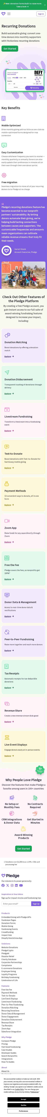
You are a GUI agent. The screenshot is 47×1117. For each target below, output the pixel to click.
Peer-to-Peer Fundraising (12, 1004)
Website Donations (10, 947)
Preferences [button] (34, 1092)
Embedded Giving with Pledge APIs (16, 917)
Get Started (10, 48)
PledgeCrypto (7, 950)
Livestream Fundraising (12, 1001)
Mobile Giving (7, 926)
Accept (23, 1099)
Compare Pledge (9, 1041)
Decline (23, 1105)
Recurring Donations (10, 1010)
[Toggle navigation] (9, 13)
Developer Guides (9, 1053)
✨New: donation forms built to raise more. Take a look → (22, 5)
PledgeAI (5, 953)
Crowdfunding (8, 932)
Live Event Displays (10, 998)
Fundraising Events (10, 929)
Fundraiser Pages (9, 920)
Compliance (7, 965)
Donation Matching (10, 1007)
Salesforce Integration (11, 1031)
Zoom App (6, 1028)
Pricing (5, 1044)
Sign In (41, 14)
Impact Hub (7, 935)
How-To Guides (8, 1062)
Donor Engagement (10, 1016)
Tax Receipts (7, 1025)
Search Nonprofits (9, 1056)
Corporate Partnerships (12, 962)
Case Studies (7, 1050)
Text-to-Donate (8, 995)
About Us (5, 1071)
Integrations (7, 1059)
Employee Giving (9, 971)
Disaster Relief (8, 956)
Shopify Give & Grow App (12, 938)
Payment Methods (9, 992)
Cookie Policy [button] (19, 1089)
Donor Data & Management (13, 1013)
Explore (8, 356)
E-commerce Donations (12, 968)
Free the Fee (7, 989)
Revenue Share (8, 1022)
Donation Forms (9, 923)
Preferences (23, 1111)
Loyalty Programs (9, 974)
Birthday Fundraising (10, 977)
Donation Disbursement (12, 1019)
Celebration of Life (10, 980)
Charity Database (9, 959)
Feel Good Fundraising (11, 1047)
